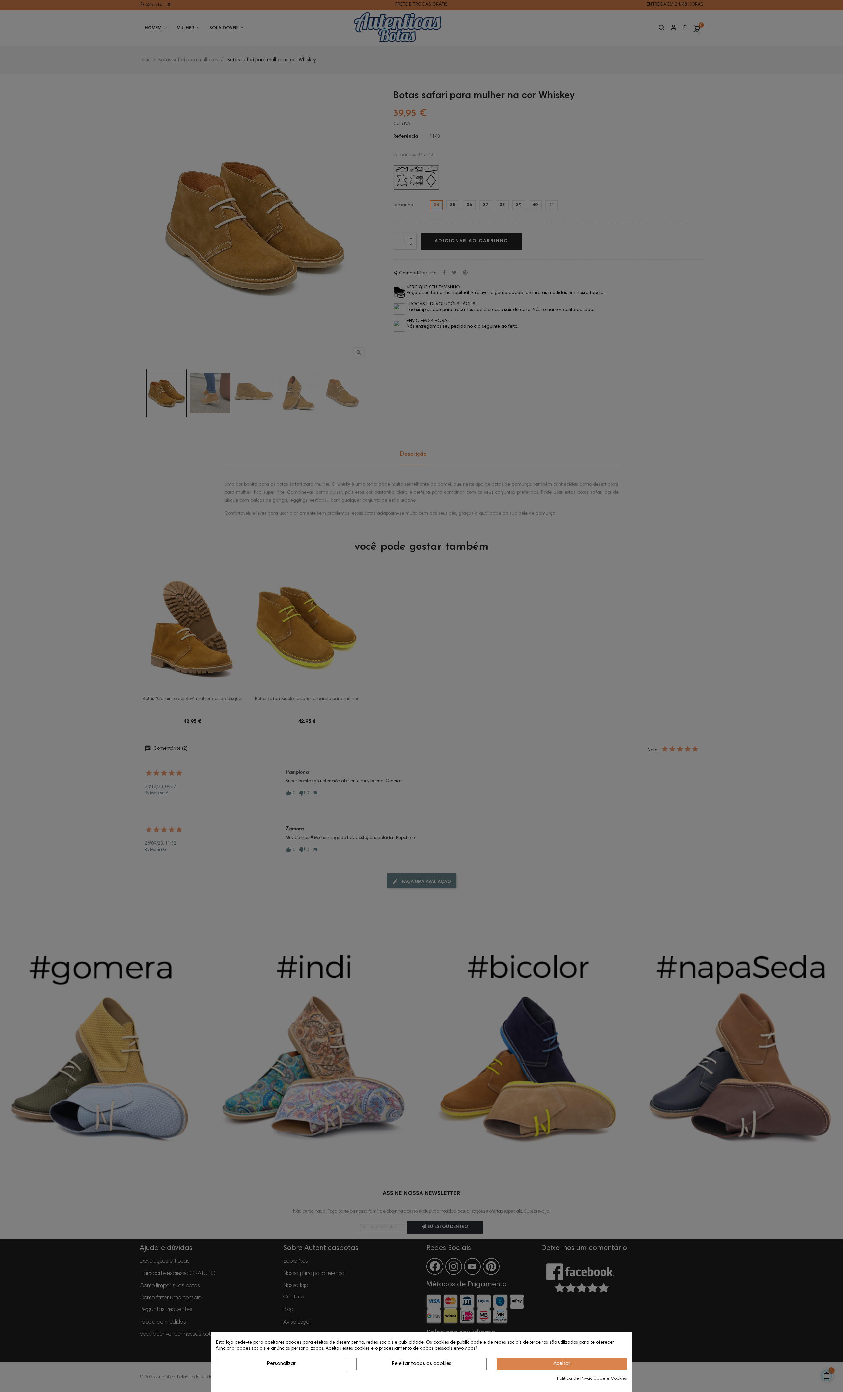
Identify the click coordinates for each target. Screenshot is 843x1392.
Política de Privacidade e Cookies (592, 1379)
